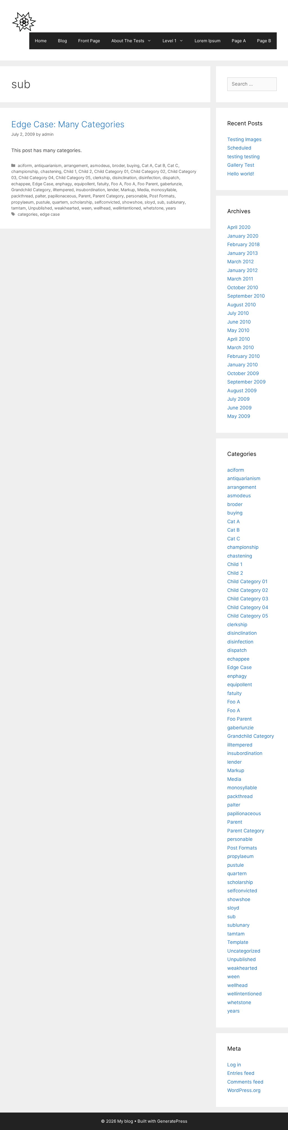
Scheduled (239, 148)
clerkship (101, 177)
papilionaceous (62, 195)
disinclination (124, 177)
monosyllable (163, 189)
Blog (62, 40)
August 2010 (241, 304)
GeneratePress (172, 1121)
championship (24, 171)
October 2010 (242, 287)
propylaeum (22, 202)
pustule (43, 202)
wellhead (102, 208)
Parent (84, 195)
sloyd (150, 202)
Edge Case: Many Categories (67, 124)
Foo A (116, 183)
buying (133, 165)
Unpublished (40, 208)
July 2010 (238, 313)
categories (28, 214)
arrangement (76, 165)
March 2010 (240, 347)
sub (160, 202)
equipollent (84, 183)
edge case (50, 214)
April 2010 (238, 339)
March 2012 (240, 261)
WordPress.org (243, 1090)
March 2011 (240, 279)
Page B (264, 40)
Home (41, 40)
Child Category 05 (73, 177)
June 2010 (239, 322)
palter (40, 195)
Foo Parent (148, 183)
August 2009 (242, 390)
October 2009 (243, 373)
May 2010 (238, 330)
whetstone (153, 208)
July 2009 (238, 399)
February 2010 (243, 356)
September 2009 (246, 382)
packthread (22, 195)
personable (136, 195)
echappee (20, 183)
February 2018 (243, 244)
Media (143, 189)
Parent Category (108, 195)
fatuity (103, 183)
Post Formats (162, 195)
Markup (128, 189)
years (171, 208)
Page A (239, 40)
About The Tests (127, 40)
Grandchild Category (31, 189)
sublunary (175, 202)
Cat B (160, 165)
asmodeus (100, 165)
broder (118, 165)
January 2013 (242, 253)
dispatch (171, 177)
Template (237, 942)
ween (86, 208)
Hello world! (240, 174)
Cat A (147, 165)
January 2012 (242, 270)
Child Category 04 (36, 177)
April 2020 (239, 227)
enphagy (63, 183)
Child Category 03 (247, 598)
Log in (234, 1064)
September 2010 (246, 296)
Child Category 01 (111, 171)
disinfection (149, 177)
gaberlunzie (171, 183)
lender (112, 189)
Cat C (172, 165)
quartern (60, 202)
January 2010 (242, 364)
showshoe (132, 202)
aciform (25, 165)
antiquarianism (48, 165)
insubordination (90, 189)
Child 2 (85, 171)
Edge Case (42, 183)
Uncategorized (243, 951)
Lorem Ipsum (207, 40)
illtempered (63, 189)
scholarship (81, 202)
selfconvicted (107, 202)
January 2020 (242, 236)
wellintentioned (127, 208)
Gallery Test (240, 165)
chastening (50, 171)
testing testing (243, 156)
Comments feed (245, 1082)
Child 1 (70, 171)
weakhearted (66, 208)
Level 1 (169, 40)
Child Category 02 (147, 171)
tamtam (18, 208)
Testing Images (244, 139)
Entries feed (241, 1073)
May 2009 (238, 416)
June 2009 (239, 408)
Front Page (89, 40)
